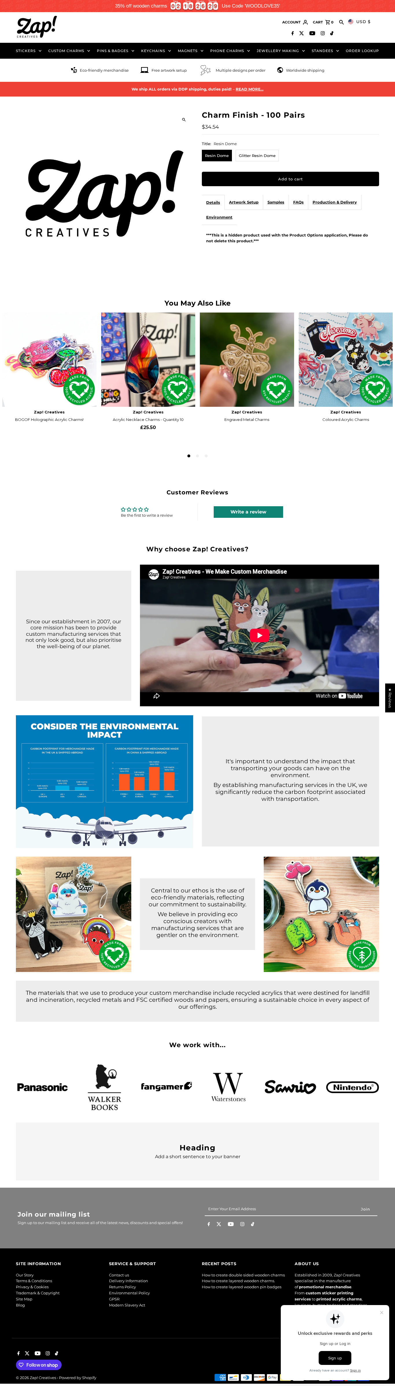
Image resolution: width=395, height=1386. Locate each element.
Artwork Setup (244, 202)
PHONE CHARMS (227, 51)
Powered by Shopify (77, 1377)
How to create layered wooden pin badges (241, 1287)
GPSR (114, 1299)
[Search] (341, 22)
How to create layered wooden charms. (238, 1280)
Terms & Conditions (34, 1280)
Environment (219, 217)
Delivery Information (128, 1280)
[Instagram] (322, 34)
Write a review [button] (248, 512)
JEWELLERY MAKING (278, 51)
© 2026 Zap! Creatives (36, 1377)
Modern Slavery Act (127, 1305)
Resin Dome (217, 155)
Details (213, 202)
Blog (20, 1305)
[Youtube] (311, 34)
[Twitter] (301, 34)
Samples (275, 202)
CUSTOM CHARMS (66, 51)
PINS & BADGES (112, 51)
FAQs (298, 202)
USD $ (363, 21)
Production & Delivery (335, 202)
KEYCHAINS (153, 51)
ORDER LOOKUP (362, 51)
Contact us (119, 1275)
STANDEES (322, 51)
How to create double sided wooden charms (243, 1275)
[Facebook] (292, 34)
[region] (197, 6)
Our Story (25, 1275)
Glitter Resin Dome (257, 155)
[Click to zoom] (183, 119)
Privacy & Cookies (32, 1287)
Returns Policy (122, 1287)
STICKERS (26, 51)
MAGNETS (188, 51)
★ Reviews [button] (390, 698)
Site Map (24, 1299)
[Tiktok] (331, 34)
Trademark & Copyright (38, 1293)
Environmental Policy (129, 1293)
